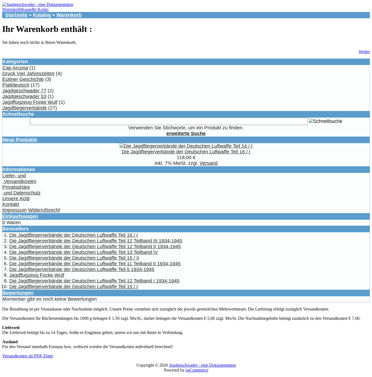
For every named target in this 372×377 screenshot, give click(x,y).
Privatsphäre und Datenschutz (21, 190)
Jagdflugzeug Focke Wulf (29, 102)
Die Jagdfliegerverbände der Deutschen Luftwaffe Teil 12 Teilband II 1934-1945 (95, 246)
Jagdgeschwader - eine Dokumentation (202, 365)
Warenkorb (11, 9)
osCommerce (197, 370)
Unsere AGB (16, 198)
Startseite (16, 15)
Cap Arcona (15, 68)
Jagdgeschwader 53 (24, 96)
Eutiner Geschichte (23, 79)
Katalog (42, 15)
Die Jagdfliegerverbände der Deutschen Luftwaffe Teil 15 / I (73, 286)
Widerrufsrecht (44, 210)
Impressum (14, 210)
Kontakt (10, 204)
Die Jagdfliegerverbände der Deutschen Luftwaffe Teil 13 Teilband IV (83, 252)
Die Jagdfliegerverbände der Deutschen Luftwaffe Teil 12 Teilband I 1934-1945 (94, 281)
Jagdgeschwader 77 (24, 90)
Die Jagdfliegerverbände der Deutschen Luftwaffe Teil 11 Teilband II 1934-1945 (95, 263)
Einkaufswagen (20, 216)
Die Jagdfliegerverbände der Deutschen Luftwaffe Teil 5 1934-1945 (81, 269)
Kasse (26, 9)
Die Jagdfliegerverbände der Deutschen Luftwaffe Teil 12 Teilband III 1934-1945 (95, 241)
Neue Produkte (19, 139)
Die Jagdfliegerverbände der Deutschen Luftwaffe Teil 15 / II (74, 258)
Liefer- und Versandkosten (19, 178)
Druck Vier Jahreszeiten (28, 73)
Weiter (364, 51)
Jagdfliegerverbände (24, 108)
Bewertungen (17, 293)
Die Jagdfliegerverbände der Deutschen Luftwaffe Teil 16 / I (186, 151)
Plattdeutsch (15, 85)
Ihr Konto (40, 9)
